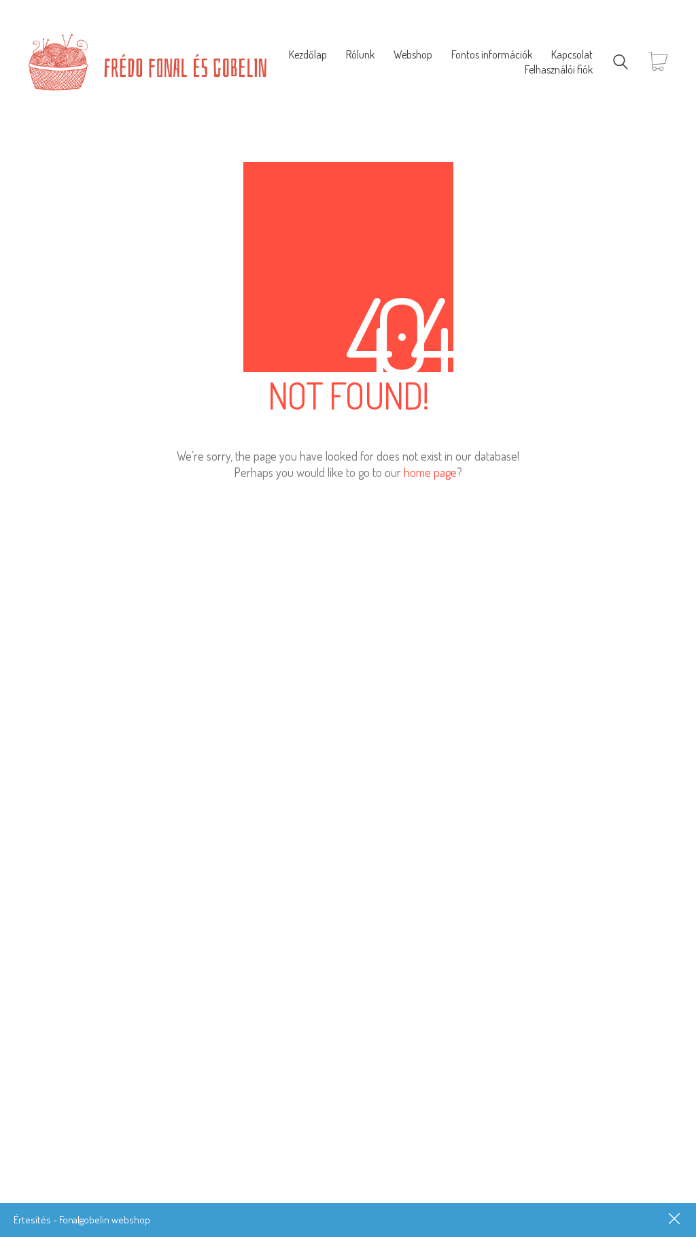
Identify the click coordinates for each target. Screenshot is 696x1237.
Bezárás (675, 1220)
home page (430, 472)
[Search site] (620, 63)
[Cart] (657, 62)
